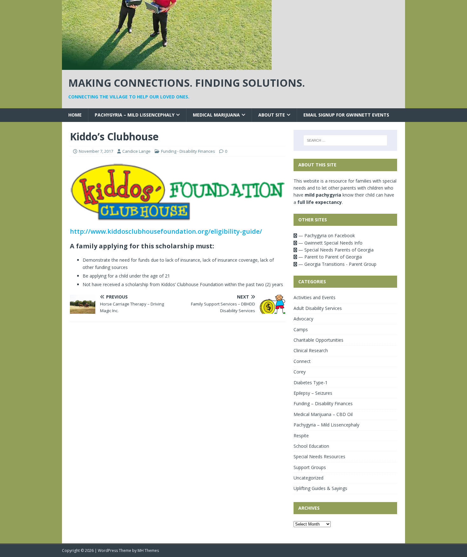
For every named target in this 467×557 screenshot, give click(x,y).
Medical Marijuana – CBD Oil (323, 414)
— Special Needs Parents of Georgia (335, 250)
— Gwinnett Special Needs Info (329, 243)
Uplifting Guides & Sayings (320, 488)
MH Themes (148, 550)
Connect (302, 361)
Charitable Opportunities (318, 340)
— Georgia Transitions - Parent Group (336, 264)
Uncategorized (308, 478)
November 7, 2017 (96, 151)
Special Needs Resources (319, 456)
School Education (311, 446)
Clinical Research (311, 350)
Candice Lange (136, 151)
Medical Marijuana (216, 115)
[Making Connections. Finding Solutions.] (167, 66)
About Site (271, 115)
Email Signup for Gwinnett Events (346, 115)
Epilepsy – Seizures (313, 393)
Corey (300, 372)
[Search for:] (345, 140)
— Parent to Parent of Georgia (329, 257)
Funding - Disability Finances (188, 151)
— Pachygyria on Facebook (326, 235)
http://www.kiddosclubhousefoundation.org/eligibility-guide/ (166, 231)
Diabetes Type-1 (311, 382)
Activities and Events (314, 297)
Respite (301, 436)
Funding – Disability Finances (323, 403)
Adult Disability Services (318, 308)
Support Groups (310, 467)
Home (75, 115)
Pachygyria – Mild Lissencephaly (134, 115)
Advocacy (303, 319)
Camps (301, 329)
